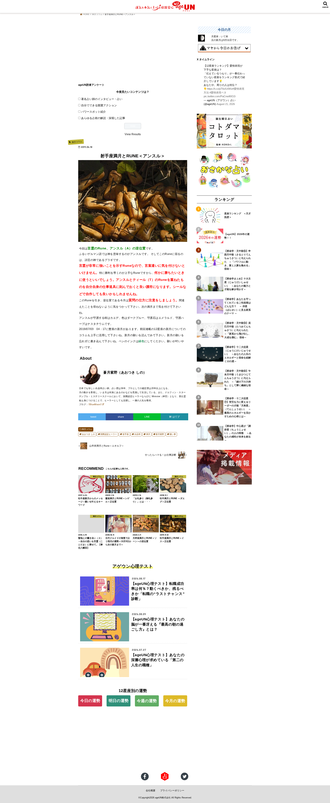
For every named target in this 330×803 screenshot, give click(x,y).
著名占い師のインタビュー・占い (101, 98)
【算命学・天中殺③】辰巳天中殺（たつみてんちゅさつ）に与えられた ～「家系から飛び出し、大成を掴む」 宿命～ (237, 330)
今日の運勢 (90, 700)
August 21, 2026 (226, 104)
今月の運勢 (175, 701)
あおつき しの (88, 434)
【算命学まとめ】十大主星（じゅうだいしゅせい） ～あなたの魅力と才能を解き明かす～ (237, 284)
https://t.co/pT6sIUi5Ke (220, 88)
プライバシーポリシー (172, 790)
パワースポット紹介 (93, 111)
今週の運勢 (147, 701)
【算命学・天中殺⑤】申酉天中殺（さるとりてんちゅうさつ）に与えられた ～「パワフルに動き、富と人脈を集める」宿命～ (237, 260)
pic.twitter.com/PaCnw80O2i (219, 96)
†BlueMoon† (95, 404)
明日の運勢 (119, 700)
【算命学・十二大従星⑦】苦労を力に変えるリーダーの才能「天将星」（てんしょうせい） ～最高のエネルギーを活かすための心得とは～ (237, 407)
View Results (133, 134)
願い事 (173, 434)
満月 (148, 434)
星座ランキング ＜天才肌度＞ (237, 215)
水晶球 (137, 434)
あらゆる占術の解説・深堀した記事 (103, 118)
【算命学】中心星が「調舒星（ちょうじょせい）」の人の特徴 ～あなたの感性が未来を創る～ (237, 433)
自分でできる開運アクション (99, 105)
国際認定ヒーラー (108, 434)
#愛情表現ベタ (218, 92)
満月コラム (87, 429)
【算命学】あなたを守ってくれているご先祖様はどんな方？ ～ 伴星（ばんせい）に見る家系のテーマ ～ (237, 306)
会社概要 (150, 790)
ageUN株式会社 (163, 797)
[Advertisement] (132, 50)
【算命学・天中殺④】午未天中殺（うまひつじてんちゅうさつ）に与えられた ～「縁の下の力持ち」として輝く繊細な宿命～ (237, 379)
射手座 (126, 434)
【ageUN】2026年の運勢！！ (237, 236)
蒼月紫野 (160, 434)
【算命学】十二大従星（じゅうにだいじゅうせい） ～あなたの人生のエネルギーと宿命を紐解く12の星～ (237, 354)
